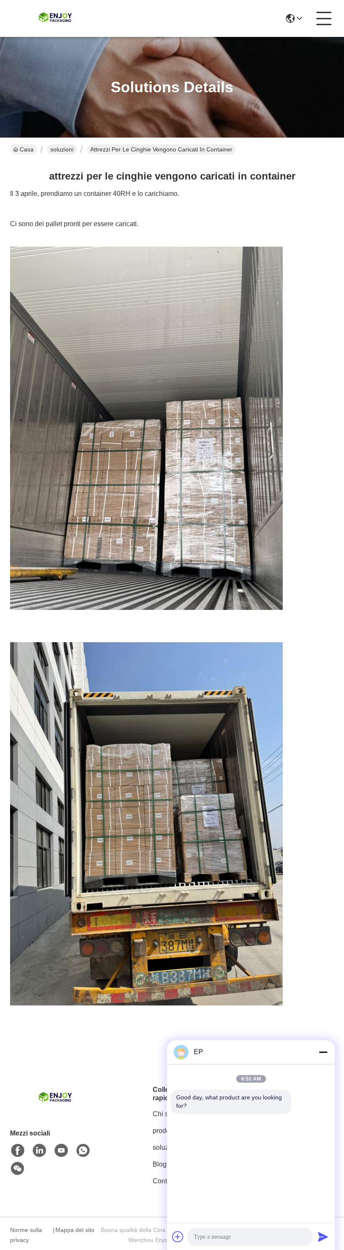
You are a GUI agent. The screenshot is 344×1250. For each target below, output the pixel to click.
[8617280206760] (83, 1151)
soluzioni (61, 149)
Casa (27, 149)
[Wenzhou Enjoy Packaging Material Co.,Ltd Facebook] (17, 1151)
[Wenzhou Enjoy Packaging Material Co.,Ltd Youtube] (61, 1151)
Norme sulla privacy (26, 1235)
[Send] (323, 1236)
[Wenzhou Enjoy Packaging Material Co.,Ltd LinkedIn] (39, 1151)
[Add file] (178, 1236)
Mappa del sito (74, 1230)
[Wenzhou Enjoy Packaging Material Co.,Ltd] (56, 18)
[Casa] (56, 1108)
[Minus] (323, 1052)
